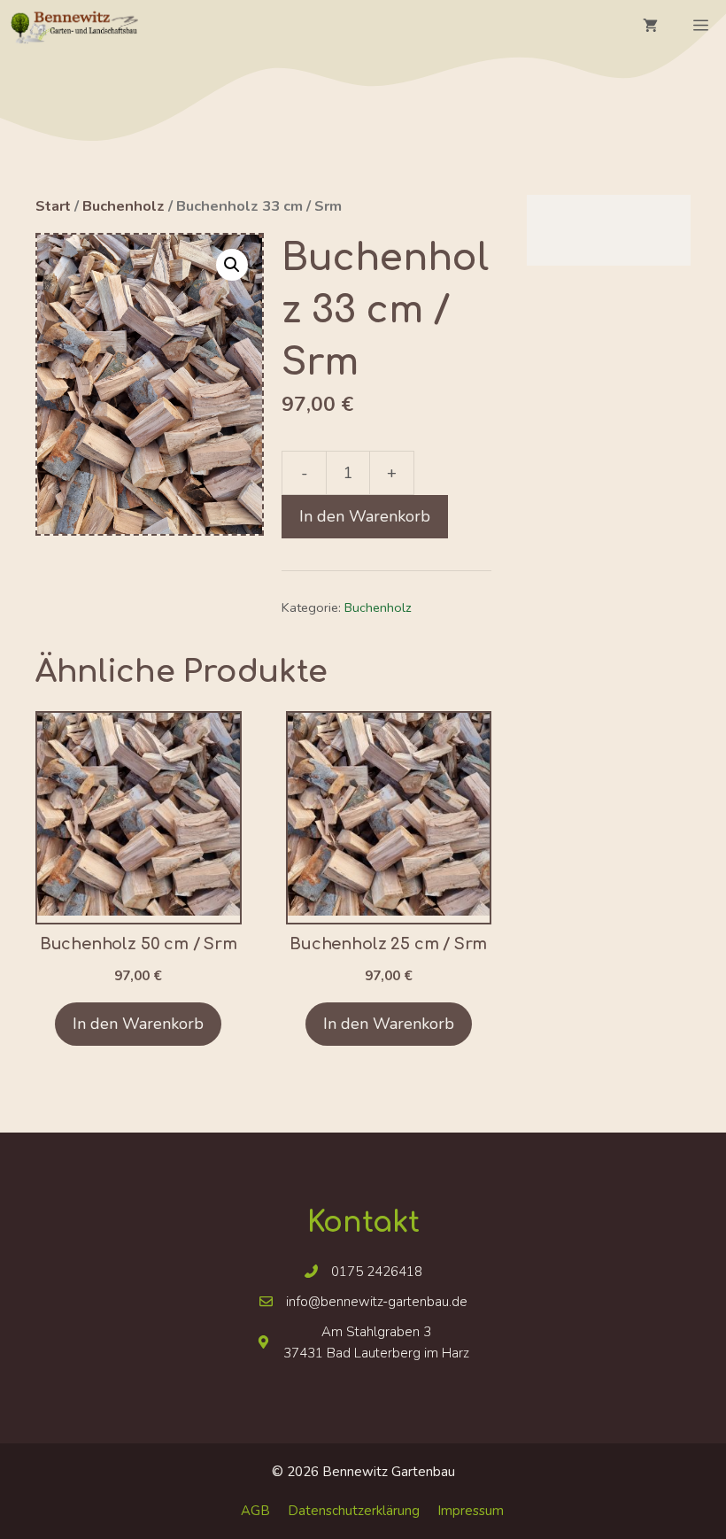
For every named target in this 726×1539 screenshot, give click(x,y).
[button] (232, 265)
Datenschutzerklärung (354, 1511)
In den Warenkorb (364, 516)
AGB (255, 1511)
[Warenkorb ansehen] (650, 26)
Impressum (470, 1511)
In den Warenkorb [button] (138, 1023)
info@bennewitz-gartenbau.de (376, 1302)
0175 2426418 (376, 1271)
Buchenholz (123, 206)
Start (53, 206)
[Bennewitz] (73, 26)
